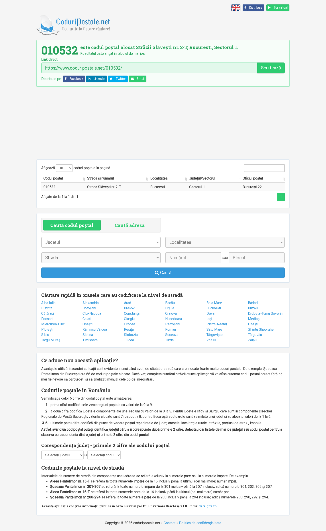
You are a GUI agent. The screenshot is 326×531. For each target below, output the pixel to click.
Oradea (129, 324)
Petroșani (172, 324)
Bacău (170, 303)
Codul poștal (53, 178)
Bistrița (46, 308)
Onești (87, 324)
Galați (86, 319)
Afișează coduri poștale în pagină (75, 168)
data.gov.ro (207, 506)
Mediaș (253, 319)
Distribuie (255, 7)
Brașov (129, 308)
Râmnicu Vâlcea (94, 329)
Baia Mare (214, 303)
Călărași (47, 313)
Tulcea (129, 340)
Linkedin (99, 78)
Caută (165, 272)
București (213, 308)
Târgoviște (214, 335)
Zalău (252, 340)
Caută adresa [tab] (130, 225)
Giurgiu (129, 319)
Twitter (121, 78)
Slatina (87, 335)
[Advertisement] (163, 123)
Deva (210, 313)
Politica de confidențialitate (200, 523)
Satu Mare (214, 329)
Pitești (253, 324)
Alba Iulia (48, 303)
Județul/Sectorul (202, 178)
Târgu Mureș (50, 340)
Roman (170, 329)
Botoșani (89, 308)
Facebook (76, 78)
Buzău (253, 308)
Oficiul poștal (253, 178)
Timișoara (90, 340)
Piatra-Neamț (216, 324)
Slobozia (131, 335)
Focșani (47, 319)
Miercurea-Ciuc (53, 324)
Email (141, 78)
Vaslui (211, 340)
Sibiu (45, 335)
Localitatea (158, 178)
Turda (169, 340)
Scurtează (271, 67)
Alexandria (90, 303)
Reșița (129, 329)
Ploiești (47, 329)
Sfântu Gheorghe (261, 329)
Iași (209, 319)
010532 (49, 187)
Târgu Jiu (255, 335)
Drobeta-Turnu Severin (265, 313)
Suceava (171, 335)
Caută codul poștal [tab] (71, 225)
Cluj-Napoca (91, 313)
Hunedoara (173, 319)
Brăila (169, 308)
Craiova (171, 313)
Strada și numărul (100, 178)
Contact (169, 523)
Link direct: (49, 59)
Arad (127, 303)
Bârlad (253, 303)
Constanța (131, 313)
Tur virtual (281, 7)
